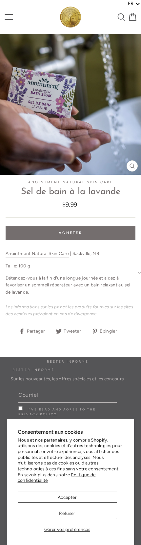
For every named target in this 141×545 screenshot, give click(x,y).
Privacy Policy (37, 414)
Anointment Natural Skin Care (70, 182)
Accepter (67, 497)
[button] (134, 3)
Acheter (70, 233)
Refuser (67, 513)
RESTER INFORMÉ (33, 370)
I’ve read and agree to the (57, 412)
